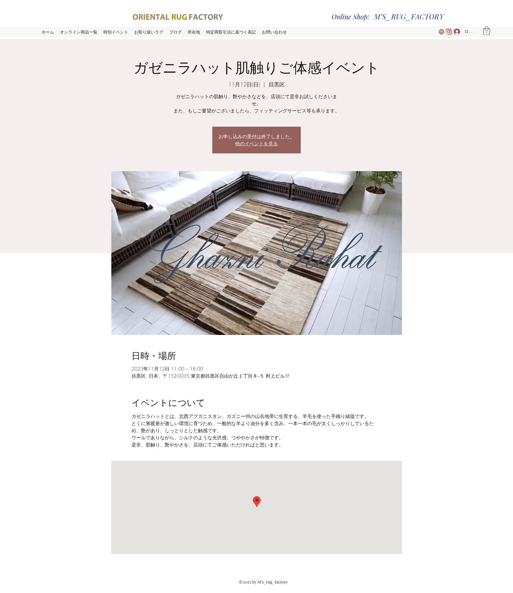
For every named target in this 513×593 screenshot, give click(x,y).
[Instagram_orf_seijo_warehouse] (449, 32)
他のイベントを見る (256, 143)
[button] (486, 30)
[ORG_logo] (441, 32)
